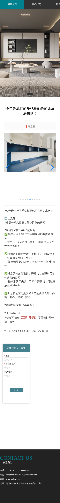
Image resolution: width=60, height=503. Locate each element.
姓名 (8, 356)
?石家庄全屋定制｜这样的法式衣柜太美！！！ (33, 331)
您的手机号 (11, 364)
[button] (25, 94)
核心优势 (36, 4)
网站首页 (12, 4)
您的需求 (8, 372)
